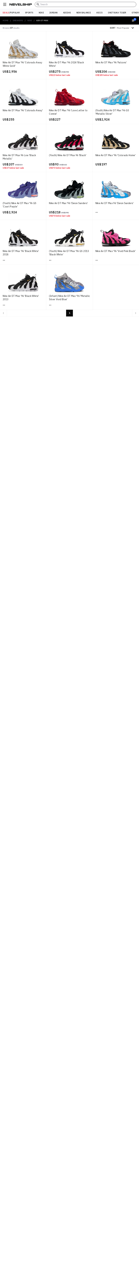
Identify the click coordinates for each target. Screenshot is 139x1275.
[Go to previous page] (3, 313)
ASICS (99, 12)
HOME (5, 20)
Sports (29, 12)
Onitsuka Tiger (117, 12)
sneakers (18, 20)
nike (29, 20)
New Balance (83, 12)
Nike (41, 12)
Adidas (67, 12)
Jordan (53, 12)
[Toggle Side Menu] (5, 4)
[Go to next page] (135, 313)
